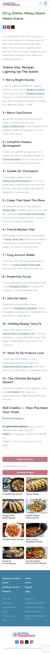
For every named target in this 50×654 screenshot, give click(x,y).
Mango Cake (9, 210)
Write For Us (8, 603)
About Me (6, 599)
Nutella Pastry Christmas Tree (18, 333)
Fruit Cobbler (13, 392)
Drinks (28, 583)
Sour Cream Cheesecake (32, 214)
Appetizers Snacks (11, 578)
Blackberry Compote (26, 308)
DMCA (5, 612)
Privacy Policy (8, 616)
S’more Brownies (12, 159)
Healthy (28, 587)
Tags (27, 591)
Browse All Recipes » (14, 418)
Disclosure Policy (10, 607)
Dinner (28, 578)
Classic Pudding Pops (14, 126)
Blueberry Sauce (36, 89)
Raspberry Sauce (35, 93)
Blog (4, 620)
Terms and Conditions (34, 607)
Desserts (7, 591)
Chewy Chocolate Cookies (16, 181)
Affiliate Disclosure (32, 612)
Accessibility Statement (34, 603)
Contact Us (29, 599)
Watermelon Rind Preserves (18, 366)
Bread (5, 583)
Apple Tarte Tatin (14, 239)
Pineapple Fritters (18, 286)
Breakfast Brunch (11, 587)
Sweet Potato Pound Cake (26, 264)
